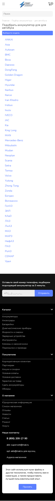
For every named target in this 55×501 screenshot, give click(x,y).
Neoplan (10, 155)
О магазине (8, 395)
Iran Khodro (11, 100)
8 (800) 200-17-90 (17, 438)
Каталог (6, 309)
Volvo (8, 175)
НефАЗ (9, 241)
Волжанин (11, 200)
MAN (8, 135)
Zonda (8, 190)
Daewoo (9, 64)
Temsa (8, 170)
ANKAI (9, 39)
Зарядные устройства (13, 336)
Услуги (5, 426)
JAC (7, 120)
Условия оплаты (10, 373)
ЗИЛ (7, 211)
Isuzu (8, 110)
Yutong (9, 180)
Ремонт (6, 422)
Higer (8, 80)
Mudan (9, 150)
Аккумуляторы (10, 316)
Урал (8, 261)
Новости (6, 414)
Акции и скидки (11, 369)
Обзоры (6, 388)
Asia (7, 44)
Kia (6, 125)
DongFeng (11, 70)
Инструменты (9, 340)
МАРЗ (8, 236)
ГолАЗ (8, 206)
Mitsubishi (10, 145)
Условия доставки (11, 377)
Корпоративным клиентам (16, 361)
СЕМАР (9, 256)
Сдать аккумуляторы (13, 385)
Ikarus (8, 95)
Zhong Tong (12, 185)
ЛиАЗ (8, 226)
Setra (8, 165)
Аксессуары (8, 320)
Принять (27, 486)
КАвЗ (8, 216)
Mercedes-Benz (14, 140)
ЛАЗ (7, 221)
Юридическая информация (17, 402)
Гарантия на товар (11, 381)
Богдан (9, 195)
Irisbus (9, 105)
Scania (8, 160)
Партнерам (8, 365)
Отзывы (6, 410)
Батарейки (8, 324)
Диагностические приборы (16, 328)
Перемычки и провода (14, 347)
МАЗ (8, 231)
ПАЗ (7, 246)
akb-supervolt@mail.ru (18, 444)
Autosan (9, 49)
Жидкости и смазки (12, 332)
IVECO (8, 115)
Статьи (5, 418)
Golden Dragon (14, 75)
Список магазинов (12, 406)
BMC (8, 54)
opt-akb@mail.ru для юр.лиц (21, 451)
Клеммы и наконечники (15, 344)
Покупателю (9, 354)
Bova (8, 59)
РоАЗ (8, 251)
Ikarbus (9, 90)
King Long (10, 130)
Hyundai (10, 85)
